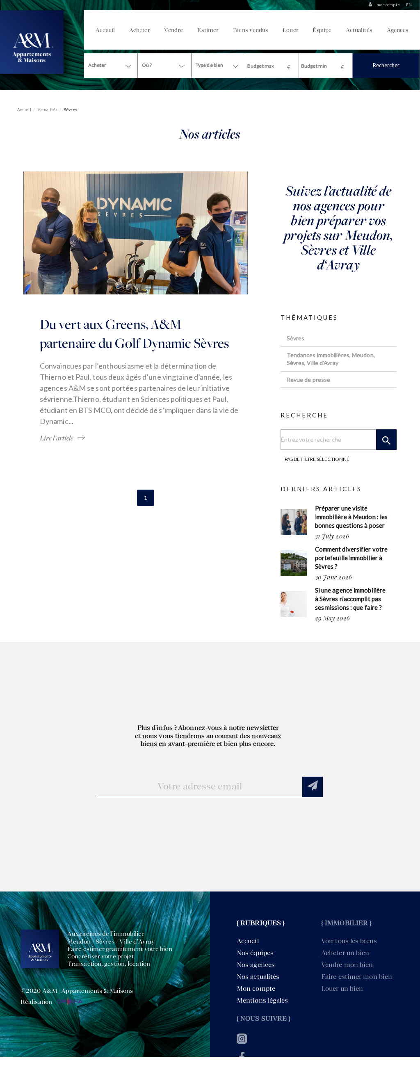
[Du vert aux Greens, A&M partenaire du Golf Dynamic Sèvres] (135, 232)
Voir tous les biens (349, 940)
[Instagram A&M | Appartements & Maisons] (242, 1040)
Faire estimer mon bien (356, 976)
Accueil (105, 30)
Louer (291, 30)
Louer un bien (342, 988)
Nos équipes (255, 952)
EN (409, 4)
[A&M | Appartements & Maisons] (32, 41)
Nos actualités (258, 976)
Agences (398, 30)
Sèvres (296, 338)
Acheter (139, 30)
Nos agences (256, 964)
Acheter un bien (345, 952)
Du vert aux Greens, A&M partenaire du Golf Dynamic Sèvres (134, 333)
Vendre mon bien (347, 964)
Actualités (359, 30)
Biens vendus (250, 30)
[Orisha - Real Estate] (69, 1002)
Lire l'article (56, 438)
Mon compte (256, 988)
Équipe (322, 30)
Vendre (173, 30)
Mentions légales (262, 1000)
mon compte (388, 4)
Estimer (208, 30)
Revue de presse (309, 379)
